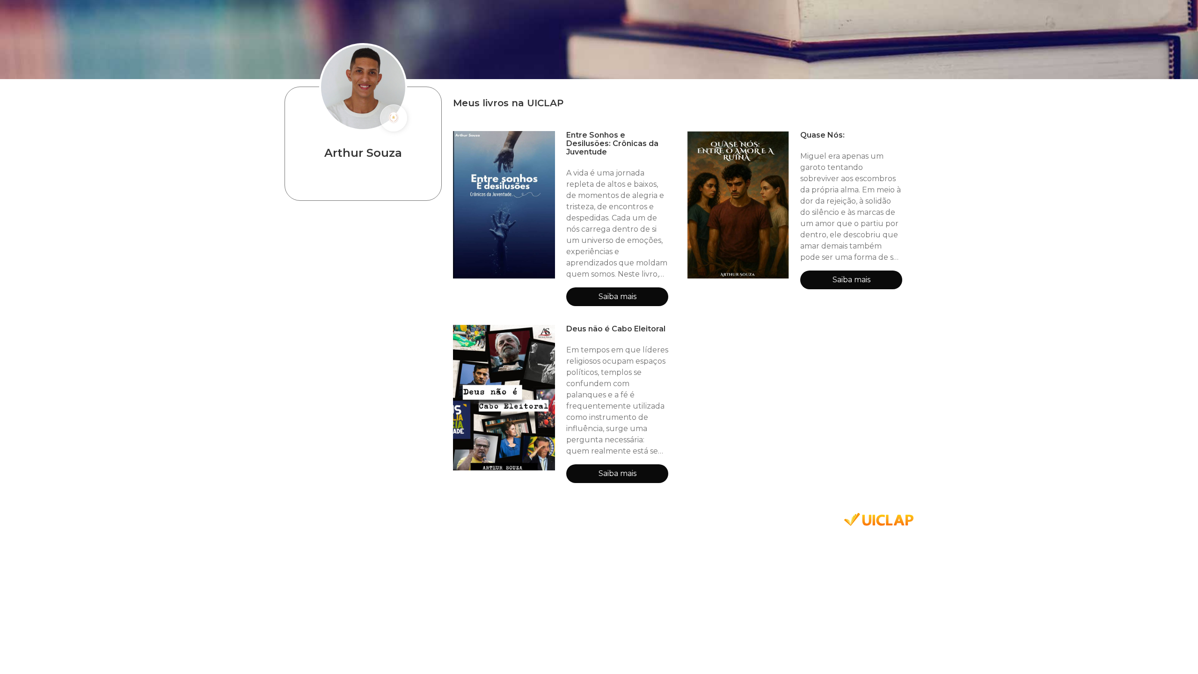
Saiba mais (617, 296)
